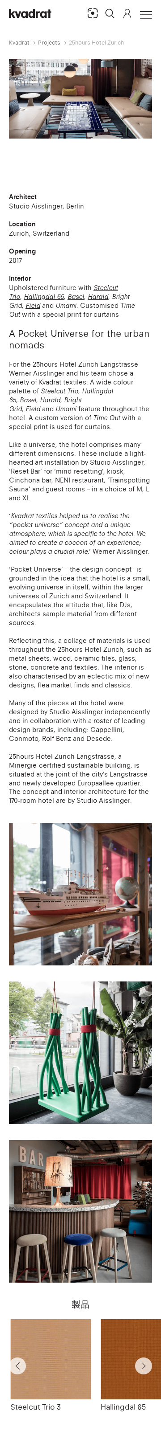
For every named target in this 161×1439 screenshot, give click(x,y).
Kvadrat (19, 42)
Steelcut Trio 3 (35, 1406)
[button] (110, 13)
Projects (49, 42)
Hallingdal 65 (123, 1406)
